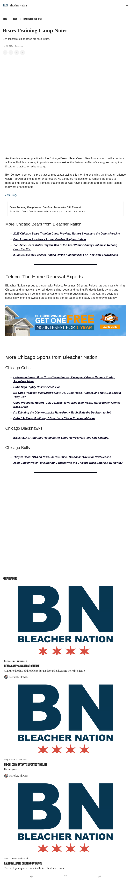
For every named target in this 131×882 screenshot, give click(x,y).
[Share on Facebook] (5, 52)
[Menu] (127, 5)
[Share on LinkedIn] (22, 52)
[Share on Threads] (16, 52)
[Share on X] (11, 52)
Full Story (11, 195)
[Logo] (5, 5)
